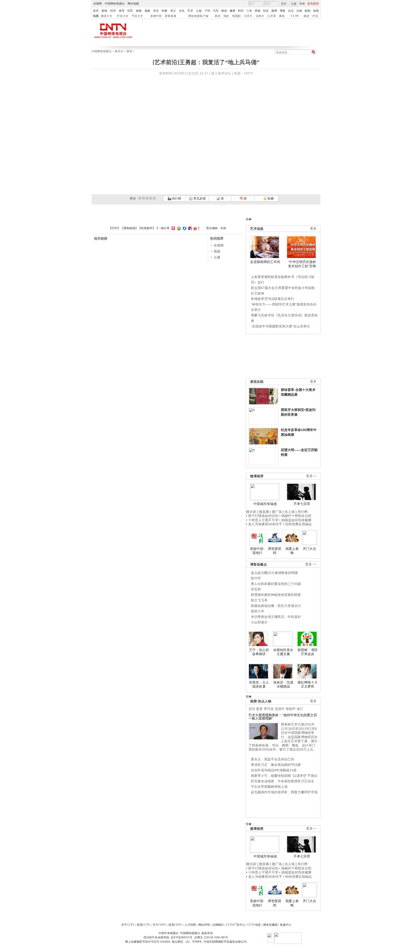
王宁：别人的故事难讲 (259, 652)
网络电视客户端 (198, 16)
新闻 (104, 10)
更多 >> (311, 564)
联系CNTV (175, 924)
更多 (313, 228)
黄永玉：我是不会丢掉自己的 (272, 759)
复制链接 (129, 228)
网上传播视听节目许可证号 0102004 (147, 941)
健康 (232, 10)
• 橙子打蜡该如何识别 (262, 516)
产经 (207, 10)
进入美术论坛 (221, 73)
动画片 (260, 16)
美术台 (119, 51)
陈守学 (256, 578)
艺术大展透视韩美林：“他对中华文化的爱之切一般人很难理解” (282, 716)
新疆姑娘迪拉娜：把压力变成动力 (276, 606)
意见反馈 (199, 198)
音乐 (156, 10)
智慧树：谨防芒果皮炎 (308, 652)
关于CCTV (127, 924)
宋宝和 (256, 589)
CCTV (295, 16)
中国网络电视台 (115, 3)
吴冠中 (280, 709)
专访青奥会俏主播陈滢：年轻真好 (276, 617)
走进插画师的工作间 (265, 262)
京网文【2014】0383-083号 (211, 937)
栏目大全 (123, 16)
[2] (140, 198)
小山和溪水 (259, 622)
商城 (257, 10)
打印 (114, 228)
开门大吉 (309, 549)
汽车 (216, 10)
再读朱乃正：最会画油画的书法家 (276, 765)
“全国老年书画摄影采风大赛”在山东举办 (280, 326)
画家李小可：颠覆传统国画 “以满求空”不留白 (284, 776)
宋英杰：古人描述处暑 (259, 684)
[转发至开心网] (172, 228)
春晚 (139, 10)
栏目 (315, 16)
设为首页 (313, 3)
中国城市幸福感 (265, 504)
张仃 (300, 709)
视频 (217, 251)
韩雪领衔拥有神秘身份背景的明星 (276, 595)
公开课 (271, 16)
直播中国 (156, 16)
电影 (226, 16)
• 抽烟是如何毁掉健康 (295, 520)
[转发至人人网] (183, 228)
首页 (96, 10)
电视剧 (236, 16)
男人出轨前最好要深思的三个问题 (276, 584)
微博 (274, 10)
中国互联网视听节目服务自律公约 (225, 941)
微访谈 (251, 512)
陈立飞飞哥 (259, 600)
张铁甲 (291, 709)
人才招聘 (190, 924)
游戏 (316, 10)
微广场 (277, 512)
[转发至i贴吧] (189, 228)
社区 (266, 10)
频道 (306, 16)
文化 (182, 10)
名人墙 (290, 512)
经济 (113, 10)
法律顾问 (218, 924)
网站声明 (204, 924)
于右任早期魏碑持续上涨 (269, 787)
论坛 (291, 10)
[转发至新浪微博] (194, 228)
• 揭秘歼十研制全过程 (295, 516)
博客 (282, 10)
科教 (164, 10)
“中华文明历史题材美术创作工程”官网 (302, 264)
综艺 (130, 10)
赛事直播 (170, 16)
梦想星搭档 (274, 551)
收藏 (270, 198)
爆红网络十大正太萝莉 (308, 684)
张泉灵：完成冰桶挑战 (283, 684)
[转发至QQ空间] (178, 228)
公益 (199, 10)
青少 (173, 10)
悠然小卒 (257, 611)
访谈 (299, 10)
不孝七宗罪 (302, 504)
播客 (282, 16)
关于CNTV (159, 924)
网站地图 (133, 3)
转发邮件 (146, 228)
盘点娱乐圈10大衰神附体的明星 (274, 573)
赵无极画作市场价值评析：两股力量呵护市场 (284, 792)
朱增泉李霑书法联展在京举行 (272, 299)
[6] (147, 198)
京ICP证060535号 (181, 937)
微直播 (264, 512)
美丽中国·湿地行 (257, 551)
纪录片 (248, 16)
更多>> (311, 476)
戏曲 (147, 10)
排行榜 (176, 198)
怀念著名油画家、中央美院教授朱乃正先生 (282, 781)
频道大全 (106, 16)
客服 (302, 3)
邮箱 (307, 10)
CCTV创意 (254, 924)
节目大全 (137, 16)
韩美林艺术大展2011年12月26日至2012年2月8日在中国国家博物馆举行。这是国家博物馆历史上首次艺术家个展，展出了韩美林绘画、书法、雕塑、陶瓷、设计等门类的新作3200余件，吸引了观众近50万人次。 (283, 736)
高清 (217, 16)
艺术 (190, 10)
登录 (284, 3)
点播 (217, 257)
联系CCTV (143, 924)
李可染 (269, 709)
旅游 (224, 10)
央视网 (97, 3)
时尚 (241, 10)
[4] (143, 198)
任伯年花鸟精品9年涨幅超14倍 (274, 770)
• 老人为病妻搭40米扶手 (264, 524)
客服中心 (285, 924)
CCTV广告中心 (235, 924)
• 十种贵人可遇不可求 (262, 520)
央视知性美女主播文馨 (283, 652)
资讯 (129, 51)
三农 (249, 10)
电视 (96, 16)
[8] (150, 198)
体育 (121, 10)
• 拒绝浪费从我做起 (297, 524)
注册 (294, 3)
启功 (251, 709)
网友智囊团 (270, 924)
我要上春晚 (292, 551)
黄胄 (259, 709)
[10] (154, 198)
